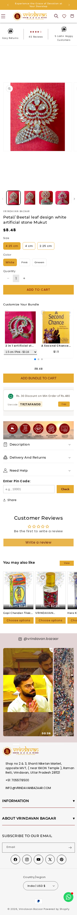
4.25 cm (12, 246)
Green (40, 263)
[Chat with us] (68, 897)
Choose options (18, 620)
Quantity (9, 271)
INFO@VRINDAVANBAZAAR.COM (28, 788)
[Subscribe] (70, 848)
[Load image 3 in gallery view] (46, 198)
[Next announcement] (69, 5)
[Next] (68, 688)
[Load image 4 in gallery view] (62, 198)
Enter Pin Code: (17, 481)
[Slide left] (2, 199)
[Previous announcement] (8, 5)
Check (65, 489)
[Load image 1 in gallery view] (13, 198)
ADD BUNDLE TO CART (38, 378)
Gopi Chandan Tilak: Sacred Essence (17, 613)
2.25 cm (46, 246)
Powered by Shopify (57, 909)
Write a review (38, 542)
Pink (25, 263)
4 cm (29, 246)
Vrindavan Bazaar (31, 909)
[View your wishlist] (64, 16)
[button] (56, 16)
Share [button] (12, 500)
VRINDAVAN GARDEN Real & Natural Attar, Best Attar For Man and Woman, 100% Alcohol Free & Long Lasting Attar (49, 613)
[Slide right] (74, 199)
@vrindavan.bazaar (41, 638)
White (10, 262)
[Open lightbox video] (28, 692)
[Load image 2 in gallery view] (30, 198)
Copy (64, 404)
